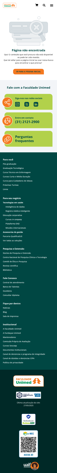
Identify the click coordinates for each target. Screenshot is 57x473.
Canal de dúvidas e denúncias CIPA (18, 358)
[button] (51, 5)
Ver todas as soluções (12, 240)
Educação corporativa (12, 215)
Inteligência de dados (15, 207)
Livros (5, 189)
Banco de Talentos (11, 286)
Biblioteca (7, 270)
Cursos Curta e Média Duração (16, 176)
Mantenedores (9, 337)
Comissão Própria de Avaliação (16, 341)
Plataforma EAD (12, 223)
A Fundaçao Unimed (12, 333)
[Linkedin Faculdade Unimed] (36, 104)
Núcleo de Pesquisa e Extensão (17, 253)
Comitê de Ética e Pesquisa (15, 261)
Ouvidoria (7, 291)
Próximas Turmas (11, 185)
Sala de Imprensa (10, 316)
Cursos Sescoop (10, 345)
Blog (5, 312)
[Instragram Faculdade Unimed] (17, 104)
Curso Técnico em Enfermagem (17, 172)
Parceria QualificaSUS (12, 236)
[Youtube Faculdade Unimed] (26, 104)
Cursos (14, 219)
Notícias (6, 308)
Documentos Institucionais (15, 350)
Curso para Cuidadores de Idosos (17, 181)
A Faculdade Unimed (12, 329)
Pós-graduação (9, 164)
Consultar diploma (11, 295)
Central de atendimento (13, 282)
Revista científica (10, 265)
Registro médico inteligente (18, 211)
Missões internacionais (16, 228)
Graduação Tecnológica (13, 168)
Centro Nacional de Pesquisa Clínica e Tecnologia (25, 257)
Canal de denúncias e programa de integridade (24, 354)
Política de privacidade (13, 362)
